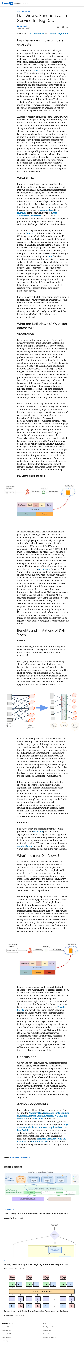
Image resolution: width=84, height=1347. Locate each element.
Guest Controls (6, 1337)
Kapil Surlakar (56, 1127)
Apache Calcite (25, 846)
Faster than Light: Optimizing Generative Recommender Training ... (37, 1311)
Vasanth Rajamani (58, 33)
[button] (58, 26)
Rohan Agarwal (28, 1115)
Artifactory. (44, 569)
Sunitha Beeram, (45, 1115)
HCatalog (21, 212)
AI (5, 1260)
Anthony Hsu (35, 1112)
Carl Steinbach (22, 26)
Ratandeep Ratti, (51, 1112)
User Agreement (48, 1327)
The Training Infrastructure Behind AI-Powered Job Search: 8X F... (37, 1213)
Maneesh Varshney (46, 1138)
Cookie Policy (47, 1330)
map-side (38, 831)
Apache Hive (46, 210)
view (49, 256)
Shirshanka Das (39, 1141)
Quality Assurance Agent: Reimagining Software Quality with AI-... (36, 1264)
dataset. (30, 233)
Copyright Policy (7, 1334)
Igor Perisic (23, 1130)
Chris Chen (37, 1118)
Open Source (15, 1157)
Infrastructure (25, 1157)
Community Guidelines (49, 1337)
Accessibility (6, 1327)
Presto (36, 70)
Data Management (23, 11)
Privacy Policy (6, 1330)
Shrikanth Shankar (37, 1127)
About (45, 1323)
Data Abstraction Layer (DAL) (37, 214)
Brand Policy (46, 1334)
